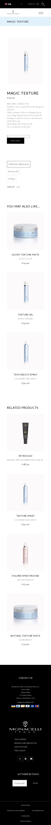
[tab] (25, 164)
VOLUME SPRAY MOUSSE (25, 576)
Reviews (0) (13, 171)
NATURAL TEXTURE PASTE (25, 635)
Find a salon (19, 751)
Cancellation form (38, 810)
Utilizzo (11, 178)
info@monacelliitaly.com (25, 702)
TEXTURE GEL (25, 314)
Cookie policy (25, 816)
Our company (20, 739)
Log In (30, 4)
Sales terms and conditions (16, 810)
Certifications (20, 747)
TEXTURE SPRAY (25, 516)
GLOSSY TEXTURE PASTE (25, 254)
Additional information (18, 164)
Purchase (16, 141)
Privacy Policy (25, 805)
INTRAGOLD (25, 456)
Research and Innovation (25, 743)
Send (35, 783)
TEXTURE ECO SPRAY (25, 374)
